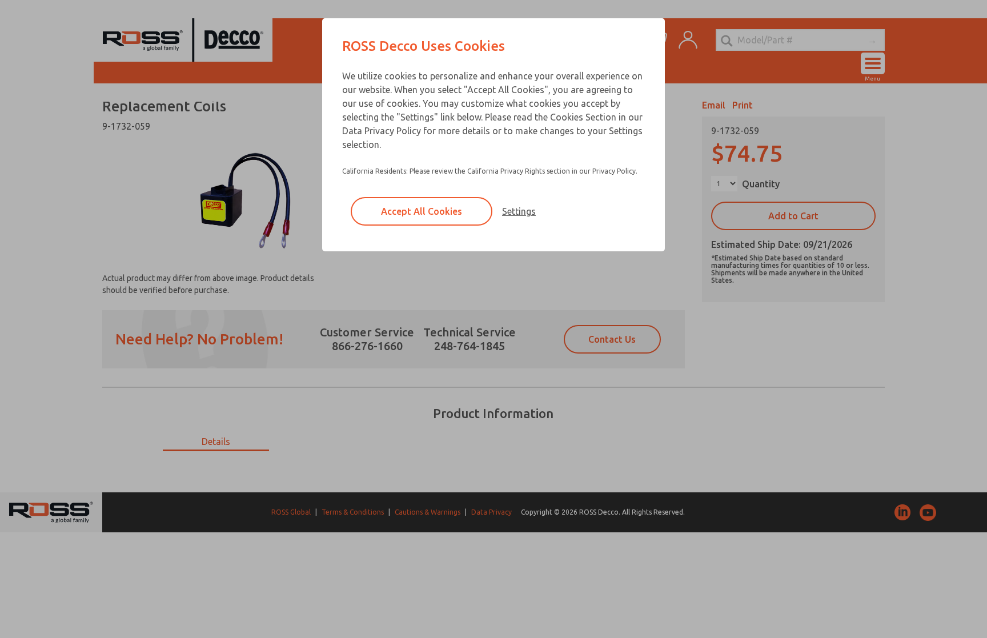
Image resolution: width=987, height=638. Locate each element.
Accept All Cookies (421, 211)
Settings (519, 211)
